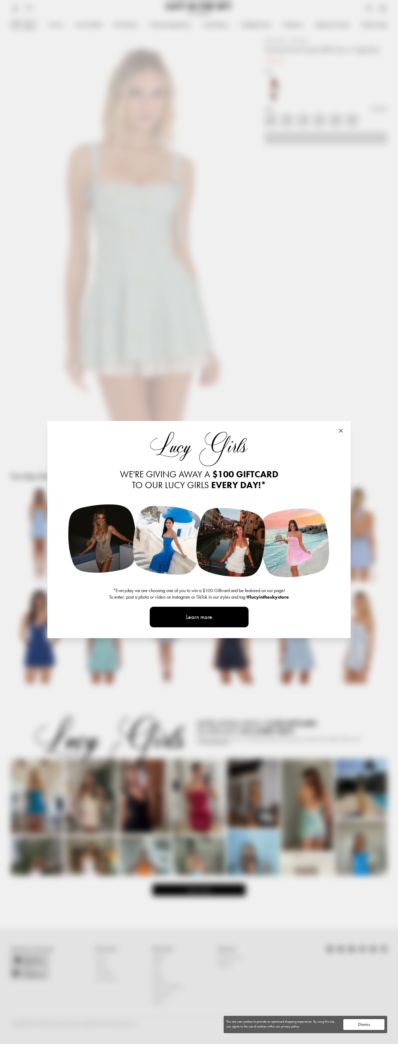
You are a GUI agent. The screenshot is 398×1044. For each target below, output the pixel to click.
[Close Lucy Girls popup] (341, 431)
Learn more (199, 617)
